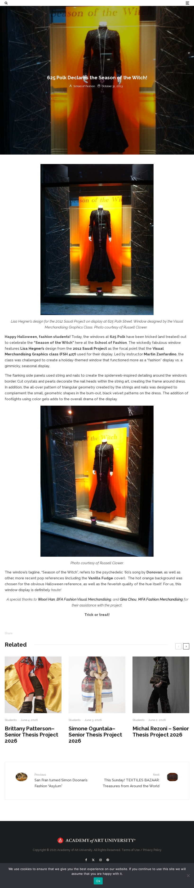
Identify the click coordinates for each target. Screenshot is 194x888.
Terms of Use (131, 850)
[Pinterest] (107, 860)
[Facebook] (86, 860)
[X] (93, 860)
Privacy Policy (152, 850)
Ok (98, 881)
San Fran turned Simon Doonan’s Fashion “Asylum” (61, 780)
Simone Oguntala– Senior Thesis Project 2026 (95, 734)
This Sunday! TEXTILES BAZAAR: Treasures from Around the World (131, 780)
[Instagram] (100, 860)
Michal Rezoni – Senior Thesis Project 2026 (160, 731)
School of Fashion (84, 86)
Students (11, 720)
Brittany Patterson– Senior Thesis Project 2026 (31, 734)
